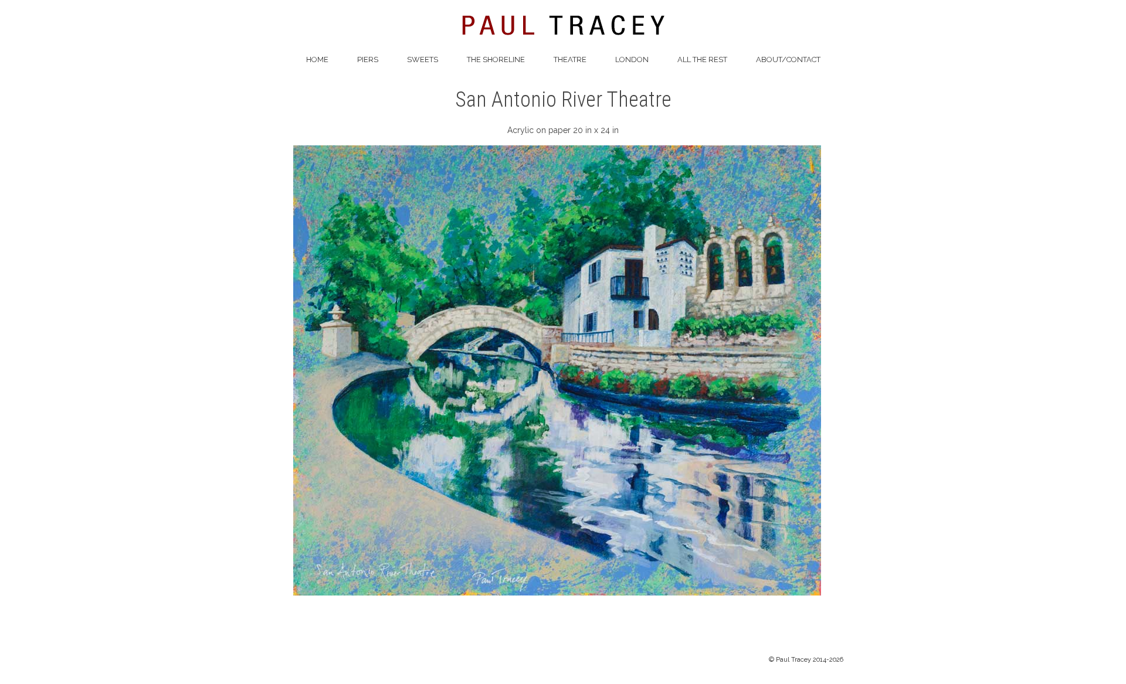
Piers (367, 59)
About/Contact (788, 59)
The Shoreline (496, 59)
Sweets (422, 59)
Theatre (570, 59)
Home (317, 59)
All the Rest (702, 59)
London (632, 59)
